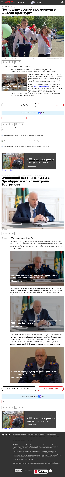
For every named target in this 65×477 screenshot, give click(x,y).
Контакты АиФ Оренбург (42, 436)
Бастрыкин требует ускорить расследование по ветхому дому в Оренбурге (33, 373)
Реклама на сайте (55, 436)
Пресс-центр (30, 434)
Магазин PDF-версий (29, 436)
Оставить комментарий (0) (51, 105)
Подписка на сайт (18, 436)
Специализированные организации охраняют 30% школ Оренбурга (22, 140)
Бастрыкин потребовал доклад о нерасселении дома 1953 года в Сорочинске (36, 322)
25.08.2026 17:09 (6, 175)
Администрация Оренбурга (54, 58)
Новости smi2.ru (7, 170)
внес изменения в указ (42, 86)
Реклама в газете (17, 438)
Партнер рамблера (28, 470)
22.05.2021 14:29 (5, 7)
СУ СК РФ (4, 229)
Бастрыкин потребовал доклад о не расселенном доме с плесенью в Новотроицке (34, 276)
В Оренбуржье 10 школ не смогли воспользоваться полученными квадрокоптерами (26, 146)
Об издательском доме (19, 434)
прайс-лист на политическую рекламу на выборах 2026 (38, 438)
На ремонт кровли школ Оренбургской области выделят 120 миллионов (23, 135)
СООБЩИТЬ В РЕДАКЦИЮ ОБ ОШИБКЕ (22, 440)
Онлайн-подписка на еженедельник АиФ (46, 434)
